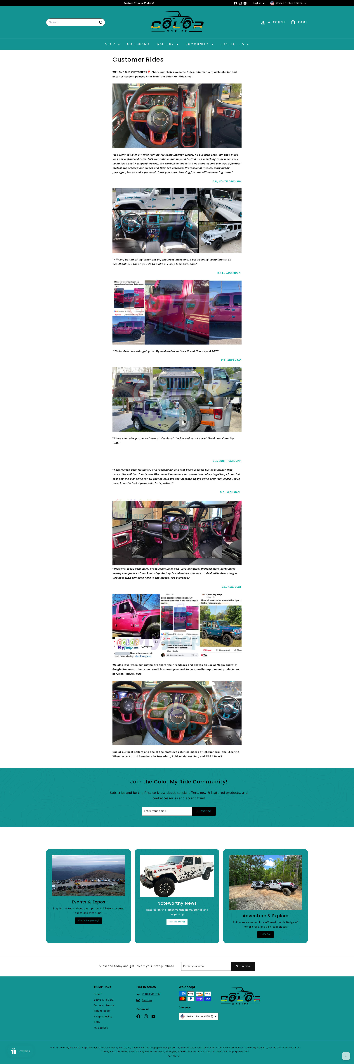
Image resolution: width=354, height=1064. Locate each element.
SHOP (111, 44)
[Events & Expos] (88, 875)
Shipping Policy (103, 1016)
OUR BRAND (138, 44)
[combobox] (75, 22)
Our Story (173, 1056)
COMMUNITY (198, 44)
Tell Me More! (177, 922)
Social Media (216, 665)
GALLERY (166, 44)
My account (101, 1028)
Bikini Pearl (213, 756)
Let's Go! (266, 934)
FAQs (97, 1022)
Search (98, 994)
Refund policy (102, 1011)
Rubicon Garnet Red (185, 756)
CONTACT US (233, 44)
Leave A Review (103, 1000)
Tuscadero (163, 756)
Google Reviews (123, 669)
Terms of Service (104, 1005)
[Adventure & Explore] (265, 882)
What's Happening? (89, 920)
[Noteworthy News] (177, 876)
